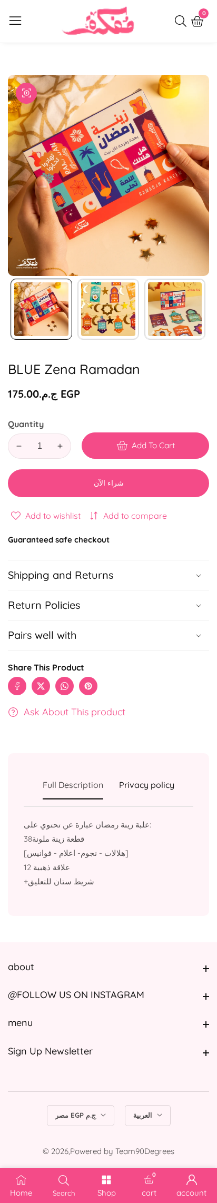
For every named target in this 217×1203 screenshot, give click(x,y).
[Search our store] (183, 21)
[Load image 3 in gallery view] (175, 309)
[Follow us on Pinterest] (88, 686)
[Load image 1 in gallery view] (41, 309)
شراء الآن (109, 483)
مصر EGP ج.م (76, 1115)
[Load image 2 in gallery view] (108, 309)
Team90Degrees (144, 1151)
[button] (108, 635)
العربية (143, 1115)
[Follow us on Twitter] (41, 686)
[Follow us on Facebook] (17, 686)
